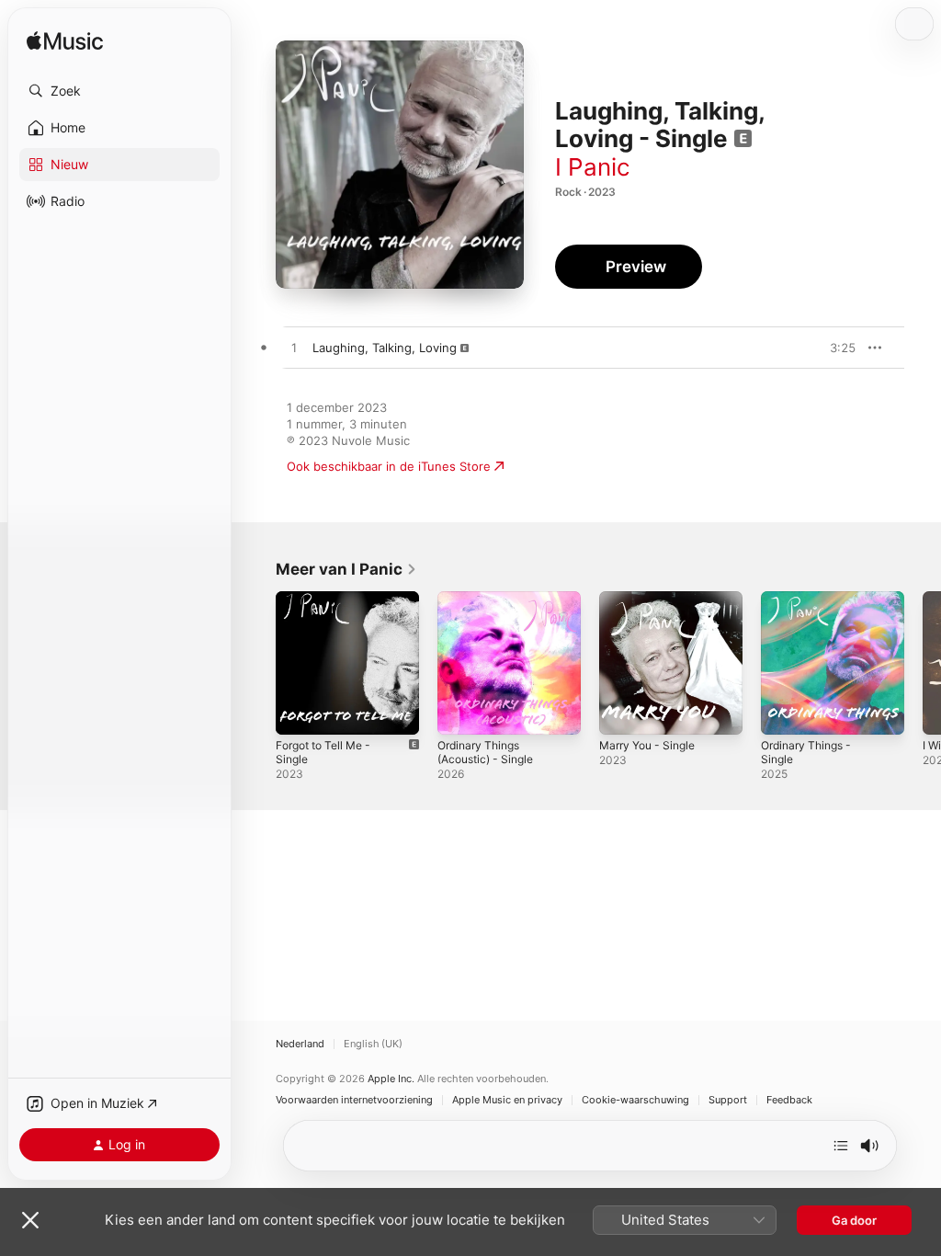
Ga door (854, 1220)
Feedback (789, 1100)
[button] (119, 91)
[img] (65, 41)
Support (728, 1100)
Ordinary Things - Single (806, 752)
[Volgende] (841, 1146)
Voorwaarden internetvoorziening (354, 1100)
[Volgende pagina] (922, 663)
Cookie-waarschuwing (635, 1100)
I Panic (592, 167)
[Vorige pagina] (257, 663)
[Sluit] (30, 1220)
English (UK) (373, 1044)
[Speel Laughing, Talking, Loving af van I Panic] (294, 348)
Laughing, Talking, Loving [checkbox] (384, 347)
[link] (346, 569)
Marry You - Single (647, 745)
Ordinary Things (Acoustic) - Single (485, 752)
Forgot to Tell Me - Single (323, 752)
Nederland (300, 1044)
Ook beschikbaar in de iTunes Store (389, 466)
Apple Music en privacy (507, 1100)
